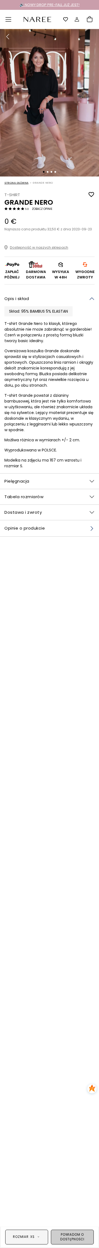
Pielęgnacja (16, 481)
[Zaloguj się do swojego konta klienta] (77, 19)
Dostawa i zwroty (23, 512)
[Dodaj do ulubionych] (91, 194)
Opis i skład (16, 298)
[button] (9, 19)
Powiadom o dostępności (72, 1236)
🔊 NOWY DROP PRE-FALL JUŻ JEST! (49, 4)
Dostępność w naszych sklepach (39, 247)
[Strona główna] (37, 19)
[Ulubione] (65, 19)
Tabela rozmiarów (23, 497)
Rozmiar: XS (24, 1237)
